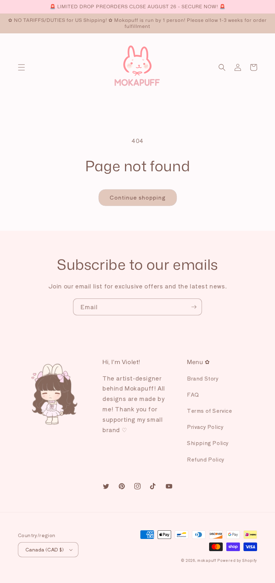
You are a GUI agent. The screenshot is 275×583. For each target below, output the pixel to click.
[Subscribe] (194, 306)
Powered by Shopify (237, 560)
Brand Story (203, 378)
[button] (21, 67)
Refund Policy (206, 459)
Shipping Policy (208, 442)
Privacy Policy (205, 426)
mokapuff (206, 560)
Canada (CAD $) (44, 549)
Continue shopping (138, 197)
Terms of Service (209, 410)
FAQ (193, 394)
